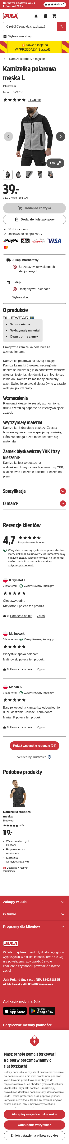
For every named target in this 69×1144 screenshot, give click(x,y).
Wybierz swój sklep (19, 36)
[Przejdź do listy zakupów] (45, 16)
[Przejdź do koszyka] (54, 16)
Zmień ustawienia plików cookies (34, 1135)
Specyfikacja (14, 491)
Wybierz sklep (20, 297)
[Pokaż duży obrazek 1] (34, 136)
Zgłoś (41, 616)
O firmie (9, 914)
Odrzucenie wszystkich (34, 1125)
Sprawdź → (46, 49)
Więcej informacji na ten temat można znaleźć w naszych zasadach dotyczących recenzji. (36, 561)
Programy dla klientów (21, 926)
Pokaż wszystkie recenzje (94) (34, 745)
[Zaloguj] (36, 16)
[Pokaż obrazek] (7, 174)
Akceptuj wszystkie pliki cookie (34, 1114)
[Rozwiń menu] (63, 16)
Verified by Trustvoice (31, 757)
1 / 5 (52, 163)
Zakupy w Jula (15, 902)
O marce (10, 503)
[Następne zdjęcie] (60, 136)
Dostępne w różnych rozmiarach (15, 869)
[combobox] (34, 26)
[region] (34, 1087)
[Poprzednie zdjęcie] (8, 136)
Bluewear (9, 86)
